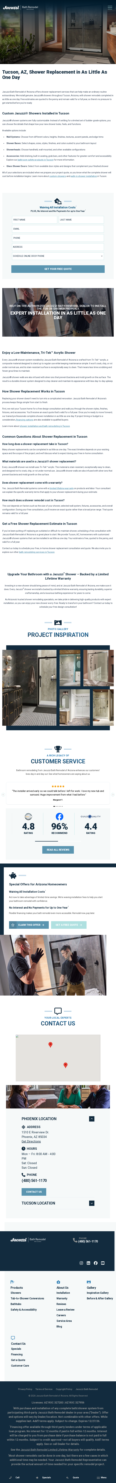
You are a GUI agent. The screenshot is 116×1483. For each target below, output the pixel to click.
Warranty (61, 1298)
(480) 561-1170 (34, 1180)
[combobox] (58, 247)
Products (17, 1288)
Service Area (64, 1320)
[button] (46, 841)
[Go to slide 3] (57, 806)
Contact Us (34, 1191)
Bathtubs (16, 1304)
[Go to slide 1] (54, 806)
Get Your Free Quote (58, 269)
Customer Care (20, 1365)
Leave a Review (65, 1309)
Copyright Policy (64, 1389)
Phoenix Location (39, 1119)
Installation (63, 1292)
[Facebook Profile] (95, 1263)
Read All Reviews (58, 849)
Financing (17, 1354)
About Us (62, 1288)
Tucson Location (38, 1203)
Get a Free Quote (67, 924)
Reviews (61, 1304)
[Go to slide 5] (60, 806)
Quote (76, 1477)
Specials (16, 1348)
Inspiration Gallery (97, 1292)
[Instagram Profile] (81, 1263)
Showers (16, 1292)
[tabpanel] (58, 688)
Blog (59, 1326)
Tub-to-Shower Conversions (27, 1298)
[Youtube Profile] (102, 1263)
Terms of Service (43, 1389)
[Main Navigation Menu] (110, 7)
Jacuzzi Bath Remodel (87, 1389)
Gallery (91, 1288)
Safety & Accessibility (24, 1309)
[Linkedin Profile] (88, 1263)
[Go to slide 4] (59, 806)
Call (17, 1477)
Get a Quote (18, 1360)
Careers (61, 1315)
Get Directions (31, 1141)
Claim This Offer (29, 924)
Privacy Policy (25, 1389)
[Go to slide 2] (56, 806)
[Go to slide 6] (62, 806)
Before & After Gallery (100, 1298)
